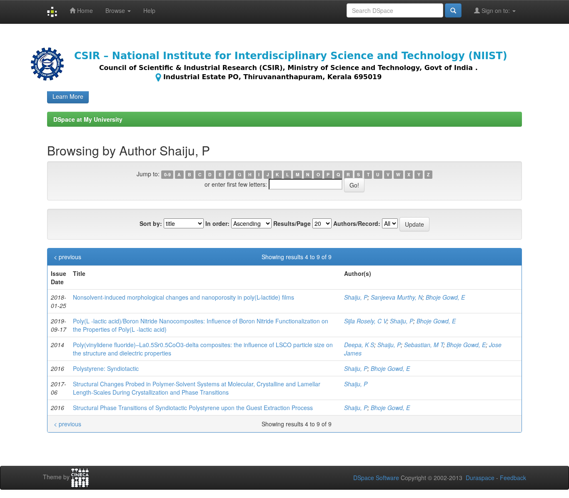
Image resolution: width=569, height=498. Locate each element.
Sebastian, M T (423, 344)
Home (84, 10)
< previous (67, 257)
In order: (217, 223)
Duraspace (480, 477)
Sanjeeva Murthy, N (396, 297)
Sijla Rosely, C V (365, 321)
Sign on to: (496, 10)
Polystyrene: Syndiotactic (106, 368)
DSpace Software (376, 477)
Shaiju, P (355, 297)
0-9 (167, 174)
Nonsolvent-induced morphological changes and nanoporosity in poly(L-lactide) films (183, 297)
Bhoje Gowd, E (445, 297)
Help (149, 10)
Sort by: (151, 223)
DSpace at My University (87, 119)
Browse (116, 10)
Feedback (513, 477)
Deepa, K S (359, 344)
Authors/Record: (356, 223)
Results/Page (292, 223)
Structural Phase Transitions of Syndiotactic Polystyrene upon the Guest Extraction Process (193, 407)
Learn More (67, 96)
